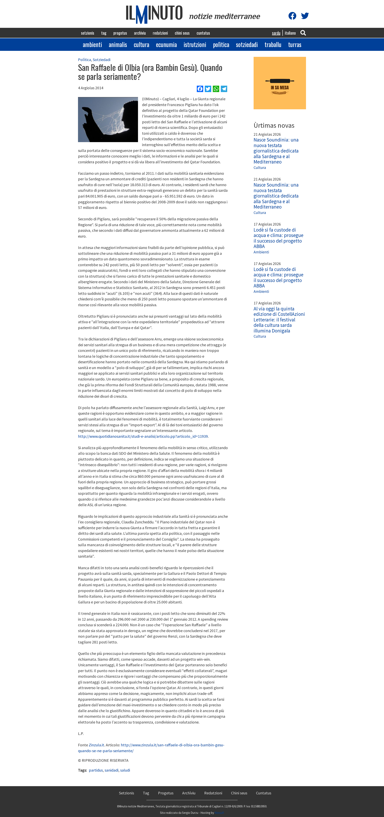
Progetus (120, 33)
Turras (294, 44)
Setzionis (87, 33)
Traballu (273, 44)
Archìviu (140, 33)
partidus (96, 770)
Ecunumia (166, 44)
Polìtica (221, 44)
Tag (103, 33)
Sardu (276, 33)
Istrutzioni (195, 44)
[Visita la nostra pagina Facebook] (292, 16)
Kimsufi (219, 813)
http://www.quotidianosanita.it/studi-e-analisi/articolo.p (125, 436)
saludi (125, 770)
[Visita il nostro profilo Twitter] (305, 16)
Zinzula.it (96, 744)
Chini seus (182, 33)
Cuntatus (203, 33)
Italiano (290, 33)
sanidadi (111, 770)
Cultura (141, 44)
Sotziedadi (247, 44)
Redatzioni (160, 33)
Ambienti (92, 44)
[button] (303, 32)
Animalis (118, 44)
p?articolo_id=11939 (190, 436)
